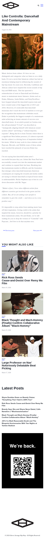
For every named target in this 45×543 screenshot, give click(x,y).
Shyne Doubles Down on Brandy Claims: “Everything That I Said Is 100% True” (18, 398)
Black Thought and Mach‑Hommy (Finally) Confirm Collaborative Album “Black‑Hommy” (22, 323)
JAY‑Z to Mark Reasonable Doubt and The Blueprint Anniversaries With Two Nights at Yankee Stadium (19, 423)
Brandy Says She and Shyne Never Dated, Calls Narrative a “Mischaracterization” (21, 410)
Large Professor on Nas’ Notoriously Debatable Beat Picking (19, 365)
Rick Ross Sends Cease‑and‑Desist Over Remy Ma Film (22, 280)
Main (3, 273)
